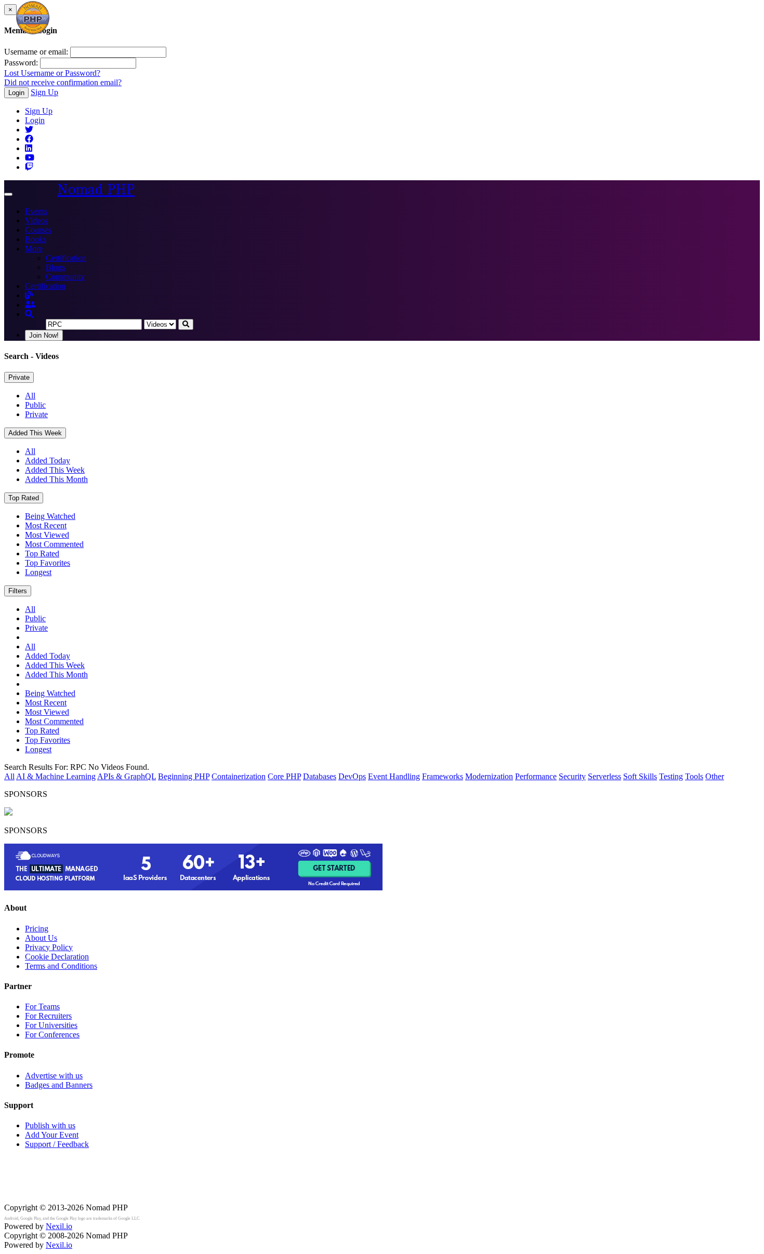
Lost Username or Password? (52, 73)
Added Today (47, 460)
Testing (671, 776)
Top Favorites (47, 562)
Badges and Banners (59, 1084)
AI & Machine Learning (56, 776)
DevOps (352, 776)
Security (572, 776)
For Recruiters (48, 1015)
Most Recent (46, 525)
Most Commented (54, 544)
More (34, 248)
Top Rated (23, 498)
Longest (38, 572)
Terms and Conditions (61, 966)
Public (35, 405)
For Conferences (52, 1034)
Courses (38, 229)
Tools (694, 776)
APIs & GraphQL (126, 776)
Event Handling (394, 776)
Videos (36, 220)
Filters (17, 591)
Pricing (36, 928)
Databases (319, 776)
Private (19, 377)
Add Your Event (51, 1134)
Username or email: (36, 51)
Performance (536, 776)
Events (36, 211)
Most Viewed (47, 534)
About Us (41, 937)
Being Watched (50, 516)
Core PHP (284, 776)
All (30, 395)
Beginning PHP (183, 776)
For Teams (42, 1006)
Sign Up (44, 92)
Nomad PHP (96, 189)
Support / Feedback (57, 1144)
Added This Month (56, 479)
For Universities (51, 1025)
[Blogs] (29, 295)
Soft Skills (640, 776)
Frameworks (442, 776)
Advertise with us (54, 1075)
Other (714, 776)
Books (35, 239)
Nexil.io (59, 1226)
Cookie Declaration (57, 956)
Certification (66, 258)
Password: (21, 62)
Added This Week (35, 433)
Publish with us (50, 1125)
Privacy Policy (49, 947)
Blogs (55, 267)
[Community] (30, 304)
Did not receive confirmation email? (63, 82)
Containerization (239, 776)
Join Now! (44, 335)
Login (16, 93)
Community (65, 276)
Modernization (489, 776)
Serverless (604, 776)
